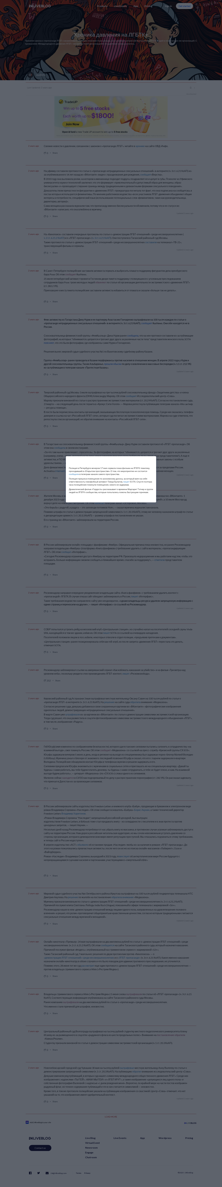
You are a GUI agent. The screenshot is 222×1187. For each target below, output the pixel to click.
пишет (126, 481)
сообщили (74, 474)
